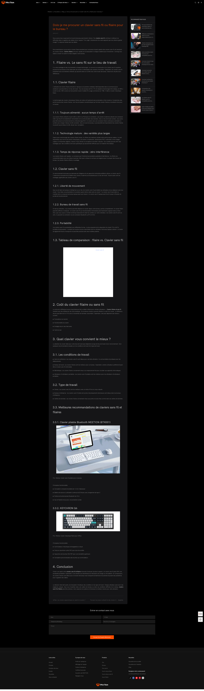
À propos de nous (53, 668)
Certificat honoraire (80, 670)
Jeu (103, 662)
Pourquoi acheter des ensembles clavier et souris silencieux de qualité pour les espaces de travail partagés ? (147, 26)
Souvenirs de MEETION (81, 673)
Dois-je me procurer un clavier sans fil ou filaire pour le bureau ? (84, 11)
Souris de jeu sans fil (107, 674)
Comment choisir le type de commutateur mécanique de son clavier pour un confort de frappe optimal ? (148, 62)
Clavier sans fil (100, 250)
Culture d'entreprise (80, 667)
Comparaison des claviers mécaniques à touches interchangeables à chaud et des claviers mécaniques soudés (147, 90)
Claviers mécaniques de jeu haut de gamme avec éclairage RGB (147, 44)
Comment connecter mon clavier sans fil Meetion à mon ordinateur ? (147, 72)
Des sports (105, 668)
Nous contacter (53, 677)
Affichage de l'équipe (80, 664)
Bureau (104, 665)
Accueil (51, 662)
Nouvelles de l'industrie (135, 664)
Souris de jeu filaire (107, 671)
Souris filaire (105, 677)
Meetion (50, 11)
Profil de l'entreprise (80, 661)
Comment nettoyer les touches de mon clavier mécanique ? (147, 81)
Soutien (51, 671)
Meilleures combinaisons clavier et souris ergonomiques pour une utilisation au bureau (148, 35)
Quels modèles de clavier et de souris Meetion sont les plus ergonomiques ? (148, 108)
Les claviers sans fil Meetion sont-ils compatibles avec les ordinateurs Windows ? (147, 99)
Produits (51, 665)
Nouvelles (57, 11)
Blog (63, 11)
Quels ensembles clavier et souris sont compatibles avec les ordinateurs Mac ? (147, 53)
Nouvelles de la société (135, 661)
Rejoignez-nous (79, 676)
